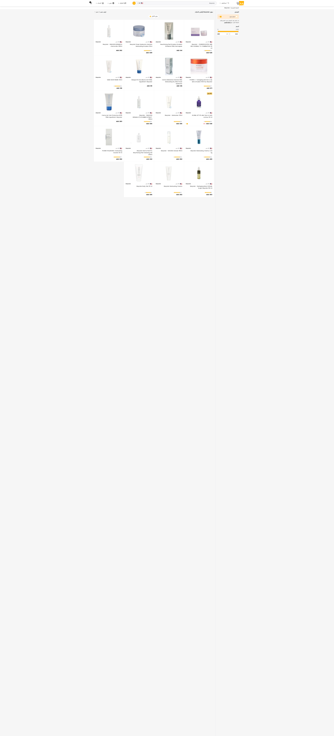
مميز (97, 12)
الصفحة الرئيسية (235, 8)
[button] (122, 3)
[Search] (134, 3)
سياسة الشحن (227, 22)
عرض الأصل (155, 16)
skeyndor (158, 42)
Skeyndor (188, 42)
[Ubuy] (240, 3)
